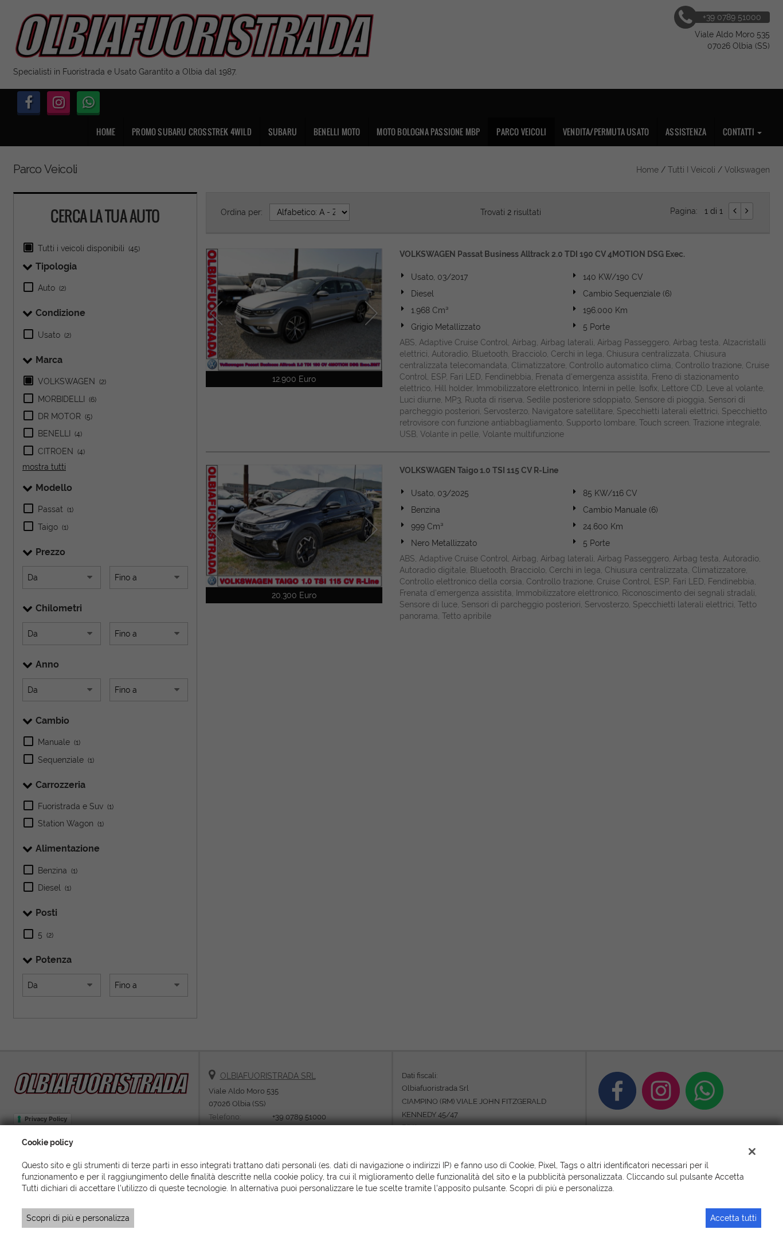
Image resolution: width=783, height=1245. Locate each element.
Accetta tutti (733, 1218)
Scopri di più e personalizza (78, 1218)
